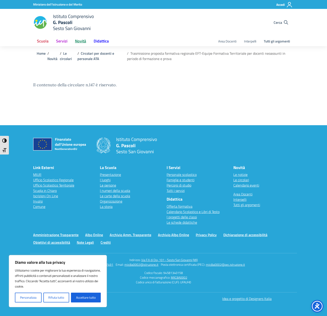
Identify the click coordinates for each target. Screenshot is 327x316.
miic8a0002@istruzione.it (141, 264)
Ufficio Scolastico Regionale (53, 180)
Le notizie (240, 174)
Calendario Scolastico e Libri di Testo (193, 211)
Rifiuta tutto (56, 297)
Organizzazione (111, 201)
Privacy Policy (206, 235)
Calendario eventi (246, 185)
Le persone (108, 185)
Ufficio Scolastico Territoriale (53, 185)
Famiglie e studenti (180, 180)
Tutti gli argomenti (277, 41)
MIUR (37, 174)
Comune (39, 206)
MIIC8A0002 (179, 277)
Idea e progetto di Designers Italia (247, 298)
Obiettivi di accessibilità (51, 242)
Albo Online (94, 235)
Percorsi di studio (179, 185)
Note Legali (85, 242)
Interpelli (250, 41)
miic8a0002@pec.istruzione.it (225, 264)
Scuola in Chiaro (45, 190)
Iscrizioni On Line (45, 196)
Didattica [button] (101, 41)
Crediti (106, 242)
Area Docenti (227, 41)
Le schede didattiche (182, 222)
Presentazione (110, 174)
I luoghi (105, 180)
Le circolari (241, 180)
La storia (106, 206)
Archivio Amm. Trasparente (130, 235)
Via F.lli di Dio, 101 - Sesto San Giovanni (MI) (169, 260)
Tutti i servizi (176, 190)
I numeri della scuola (115, 190)
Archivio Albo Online (173, 235)
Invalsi (38, 201)
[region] (58, 281)
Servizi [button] (61, 41)
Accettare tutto (86, 297)
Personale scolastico (182, 174)
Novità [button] (80, 41)
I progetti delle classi (182, 217)
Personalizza (28, 297)
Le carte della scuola (115, 196)
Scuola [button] (42, 41)
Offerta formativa (179, 206)
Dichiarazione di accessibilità (245, 235)
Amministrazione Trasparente (56, 235)
